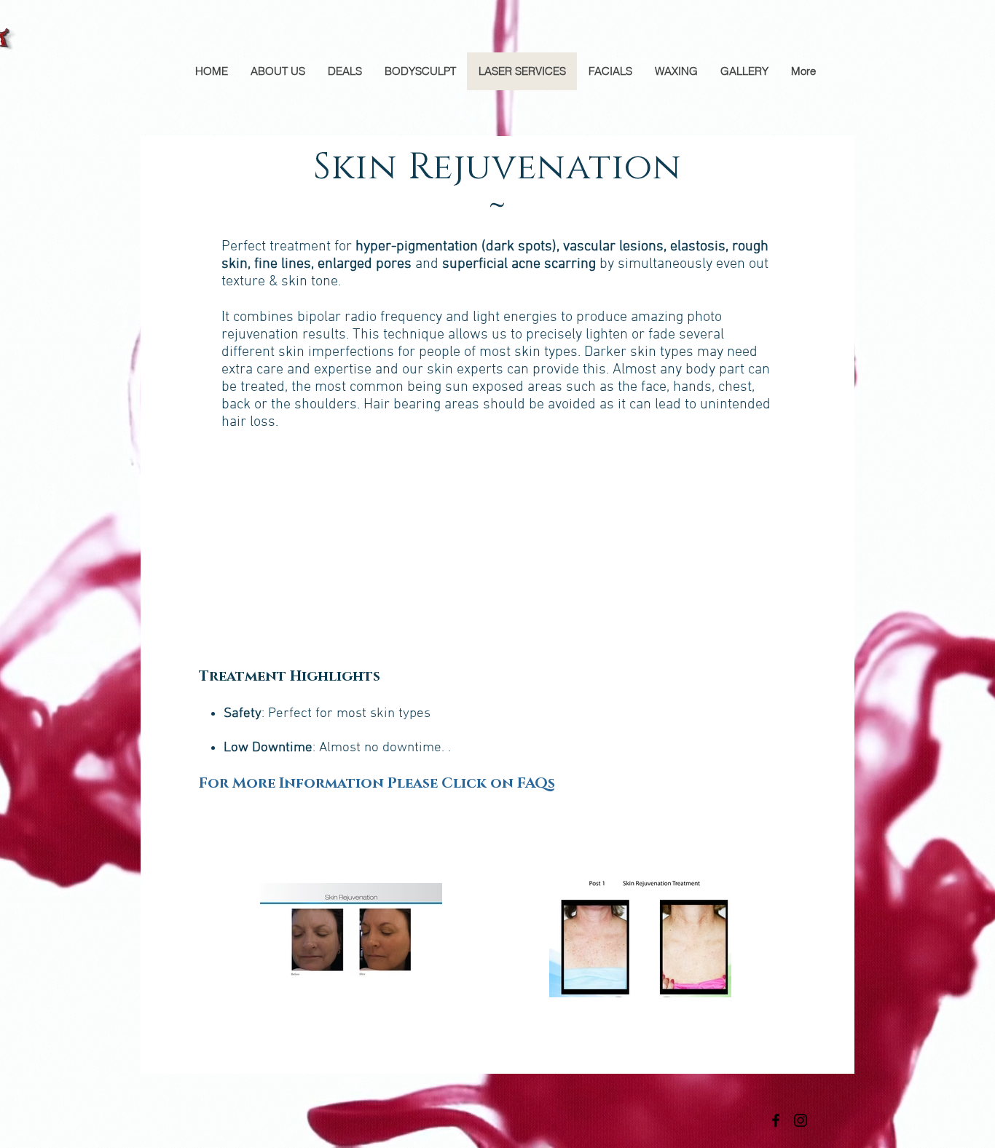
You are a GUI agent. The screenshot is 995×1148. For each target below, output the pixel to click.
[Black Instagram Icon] (800, 1120)
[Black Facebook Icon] (775, 1120)
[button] (377, 783)
